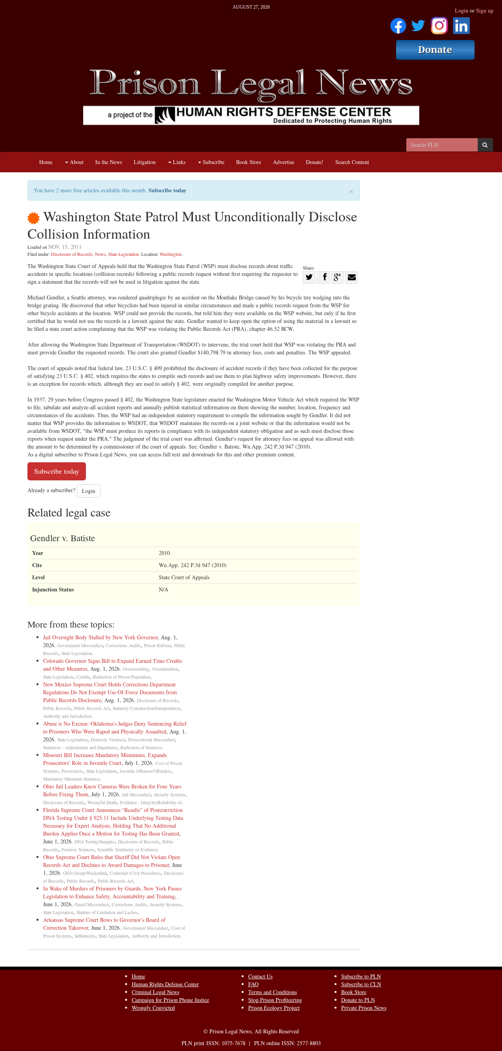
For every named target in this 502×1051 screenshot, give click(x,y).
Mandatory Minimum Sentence (71, 779)
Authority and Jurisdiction (67, 716)
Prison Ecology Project (274, 1007)
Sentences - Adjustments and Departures (80, 747)
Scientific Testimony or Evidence (127, 849)
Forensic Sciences (78, 849)
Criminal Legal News (155, 992)
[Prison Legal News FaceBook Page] (398, 23)
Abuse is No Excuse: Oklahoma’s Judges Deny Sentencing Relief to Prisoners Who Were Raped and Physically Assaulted (115, 727)
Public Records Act (91, 708)
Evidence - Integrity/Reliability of (151, 802)
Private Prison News (363, 1007)
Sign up (484, 10)
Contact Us (260, 976)
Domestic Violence (108, 740)
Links (178, 162)
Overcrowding (136, 669)
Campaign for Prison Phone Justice (170, 1000)
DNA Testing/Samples (95, 842)
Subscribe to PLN (361, 976)
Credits (83, 677)
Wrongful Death (102, 802)
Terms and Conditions (272, 992)
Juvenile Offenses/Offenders (145, 771)
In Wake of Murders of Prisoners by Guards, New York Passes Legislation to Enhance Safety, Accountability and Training (112, 892)
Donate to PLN (358, 1000)
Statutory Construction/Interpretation (146, 708)
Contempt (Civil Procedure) (135, 873)
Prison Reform (157, 645)
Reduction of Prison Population (122, 677)
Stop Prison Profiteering (275, 1000)
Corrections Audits (123, 645)
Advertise (283, 162)
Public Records (57, 708)
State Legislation (123, 254)
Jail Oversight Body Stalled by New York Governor (100, 637)
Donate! (315, 162)
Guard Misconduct (92, 904)
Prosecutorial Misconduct (151, 740)
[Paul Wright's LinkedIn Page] (461, 23)
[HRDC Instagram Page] (439, 23)
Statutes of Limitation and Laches (107, 912)
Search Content (352, 162)
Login (461, 10)
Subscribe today (167, 190)
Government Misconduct (80, 645)
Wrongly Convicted (153, 1007)
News (100, 254)
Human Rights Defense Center (165, 984)
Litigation (145, 162)
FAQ (253, 984)
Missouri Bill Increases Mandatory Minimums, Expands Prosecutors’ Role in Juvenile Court (105, 758)
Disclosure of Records (72, 254)
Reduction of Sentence (141, 747)
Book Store (248, 162)
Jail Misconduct (136, 794)
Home (46, 162)
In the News (108, 162)
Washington (171, 254)
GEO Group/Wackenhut (85, 873)
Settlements (85, 936)
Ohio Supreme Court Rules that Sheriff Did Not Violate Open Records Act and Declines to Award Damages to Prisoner (111, 861)
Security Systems (170, 794)
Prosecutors (72, 771)
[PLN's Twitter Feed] (418, 23)
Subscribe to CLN (361, 984)
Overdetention (165, 669)
